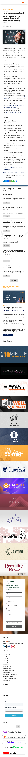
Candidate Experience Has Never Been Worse (12, 308)
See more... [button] (14, 280)
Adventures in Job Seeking (8, 676)
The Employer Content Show (8, 670)
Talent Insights (5, 662)
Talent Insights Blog (9, 9)
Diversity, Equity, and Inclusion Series (10, 674)
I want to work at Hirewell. (12, 608)
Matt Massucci (6, 26)
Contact (4, 690)
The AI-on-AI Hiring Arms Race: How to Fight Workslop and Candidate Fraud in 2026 (14, 251)
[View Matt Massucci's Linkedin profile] (10, 26)
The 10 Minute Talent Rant (8, 654)
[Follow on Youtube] (14, 646)
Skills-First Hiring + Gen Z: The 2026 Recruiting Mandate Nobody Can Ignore (14, 236)
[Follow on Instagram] (12, 646)
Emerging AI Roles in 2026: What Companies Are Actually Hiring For (12, 221)
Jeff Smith (14, 310)
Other (8, 610)
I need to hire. (10, 607)
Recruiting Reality (6, 664)
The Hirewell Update (7, 660)
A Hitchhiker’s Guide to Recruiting (9, 678)
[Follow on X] (6, 646)
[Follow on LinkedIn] (4, 646)
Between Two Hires (6, 656)
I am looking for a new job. (12, 605)
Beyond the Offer (6, 658)
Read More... (6, 202)
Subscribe (4, 688)
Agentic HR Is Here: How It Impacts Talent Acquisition (12, 266)
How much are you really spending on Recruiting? (14, 172)
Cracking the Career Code (8, 668)
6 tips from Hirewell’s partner (17, 73)
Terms (4, 692)
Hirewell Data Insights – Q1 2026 (12, 208)
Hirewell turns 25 (7, 194)
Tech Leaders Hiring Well (7, 672)
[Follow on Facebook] (9, 646)
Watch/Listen (8, 335)
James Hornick (6, 310)
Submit (14, 626)
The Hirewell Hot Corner (7, 666)
